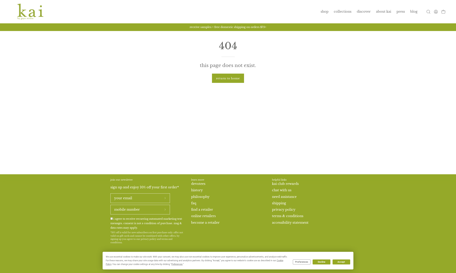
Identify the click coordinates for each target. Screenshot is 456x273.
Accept (341, 262)
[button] (342, 11)
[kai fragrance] (30, 12)
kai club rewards (285, 184)
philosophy (200, 197)
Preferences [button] (177, 264)
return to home (228, 78)
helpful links (279, 179)
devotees (198, 184)
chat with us (281, 190)
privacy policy (148, 239)
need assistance (284, 197)
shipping (279, 203)
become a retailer (205, 222)
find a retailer (202, 210)
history (197, 190)
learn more (197, 179)
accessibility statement (290, 222)
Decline (321, 262)
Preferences (301, 262)
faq (193, 203)
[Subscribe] (165, 198)
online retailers (203, 216)
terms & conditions (287, 216)
